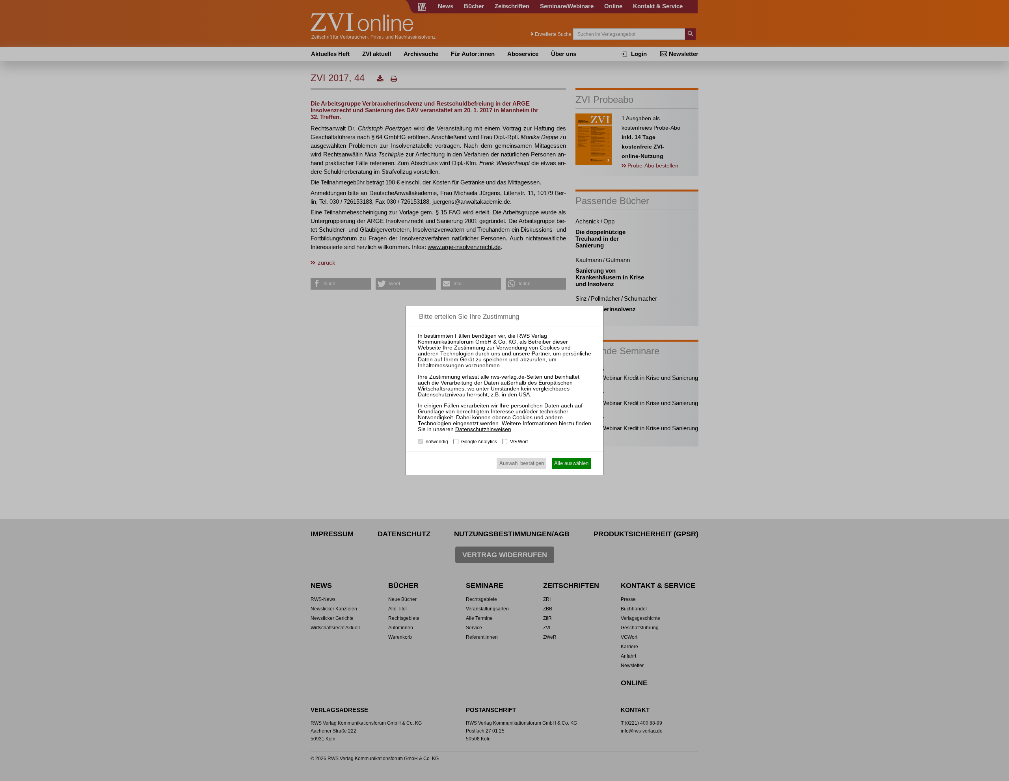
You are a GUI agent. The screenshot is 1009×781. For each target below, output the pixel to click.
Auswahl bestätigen (521, 463)
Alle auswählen (571, 463)
